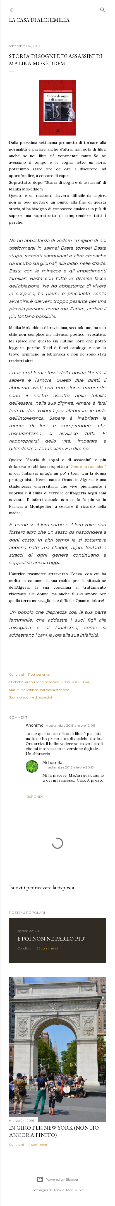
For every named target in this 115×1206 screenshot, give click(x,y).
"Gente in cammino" (87, 466)
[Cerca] (102, 8)
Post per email (39, 674)
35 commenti (47, 948)
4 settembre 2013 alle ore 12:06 (70, 725)
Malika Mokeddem (23, 690)
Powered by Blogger (61, 1179)
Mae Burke (74, 1190)
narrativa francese (54, 690)
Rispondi (34, 796)
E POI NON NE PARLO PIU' (51, 938)
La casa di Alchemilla (39, 20)
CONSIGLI (70, 682)
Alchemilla (52, 762)
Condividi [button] (16, 674)
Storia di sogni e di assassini (30, 697)
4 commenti (38, 1144)
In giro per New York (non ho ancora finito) (54, 1131)
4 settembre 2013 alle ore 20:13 (69, 767)
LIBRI (84, 682)
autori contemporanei (43, 682)
